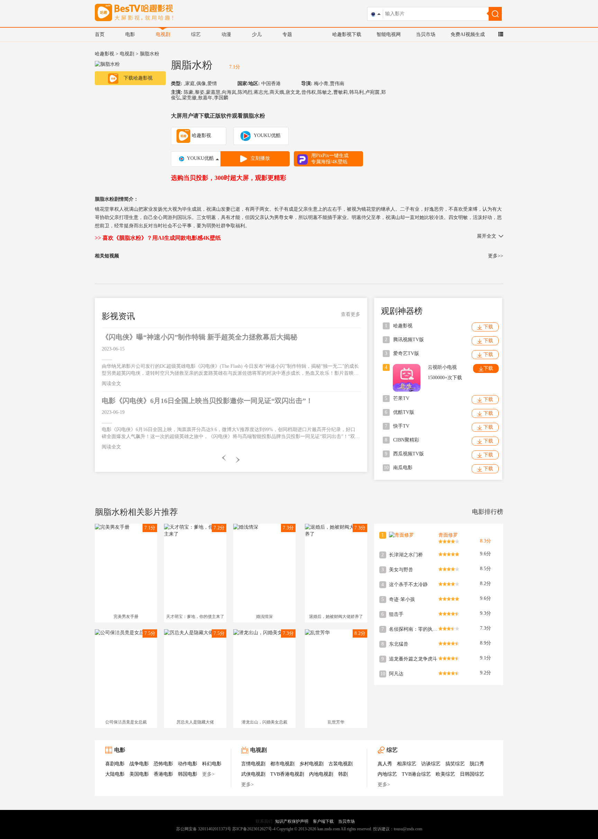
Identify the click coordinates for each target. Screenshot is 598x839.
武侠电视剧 (253, 774)
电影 (130, 34)
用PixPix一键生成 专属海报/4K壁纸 (329, 158)
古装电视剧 (340, 763)
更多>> (495, 255)
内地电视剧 (321, 774)
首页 (100, 34)
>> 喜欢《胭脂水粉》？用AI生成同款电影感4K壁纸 (158, 238)
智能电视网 (389, 34)
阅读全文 (111, 383)
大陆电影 (115, 774)
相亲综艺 (406, 763)
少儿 (257, 34)
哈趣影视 (104, 53)
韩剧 (343, 774)
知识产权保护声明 (291, 821)
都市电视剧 (282, 763)
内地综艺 (387, 774)
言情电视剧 (253, 763)
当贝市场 (425, 34)
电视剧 (163, 34)
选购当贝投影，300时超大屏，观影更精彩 (228, 177)
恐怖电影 (163, 763)
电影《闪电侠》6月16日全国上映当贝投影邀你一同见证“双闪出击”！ (207, 400)
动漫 (226, 34)
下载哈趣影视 (138, 78)
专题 (287, 34)
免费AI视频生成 (468, 34)
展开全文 (486, 236)
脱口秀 (477, 763)
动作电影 (187, 763)
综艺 (196, 34)
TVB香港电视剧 (287, 774)
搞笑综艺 (455, 763)
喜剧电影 (115, 763)
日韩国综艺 (472, 774)
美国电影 (139, 774)
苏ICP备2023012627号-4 (253, 829)
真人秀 (385, 763)
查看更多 (350, 314)
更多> (208, 774)
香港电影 (163, 774)
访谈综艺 (431, 763)
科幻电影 (211, 763)
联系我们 (264, 821)
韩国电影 (187, 774)
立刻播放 (260, 158)
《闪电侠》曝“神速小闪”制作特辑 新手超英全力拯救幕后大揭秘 (199, 337)
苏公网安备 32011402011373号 (203, 829)
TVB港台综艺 (416, 774)
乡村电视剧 (311, 763)
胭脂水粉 (191, 65)
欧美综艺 (445, 774)
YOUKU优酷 (267, 135)
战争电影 (139, 763)
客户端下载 (323, 821)
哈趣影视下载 (346, 34)
